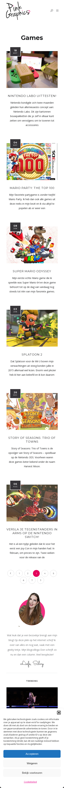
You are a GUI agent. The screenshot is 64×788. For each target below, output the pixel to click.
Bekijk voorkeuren (32, 772)
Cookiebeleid (30, 781)
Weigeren (32, 763)
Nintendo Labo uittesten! (32, 96)
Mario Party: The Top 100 (32, 188)
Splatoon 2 (32, 354)
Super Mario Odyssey (32, 271)
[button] (59, 712)
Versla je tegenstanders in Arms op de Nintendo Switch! (32, 533)
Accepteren (32, 753)
